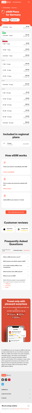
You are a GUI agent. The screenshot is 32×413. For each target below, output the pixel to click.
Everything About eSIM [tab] (6, 250)
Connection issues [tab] (17, 250)
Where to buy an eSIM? (9, 276)
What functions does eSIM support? (12, 271)
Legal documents (6, 393)
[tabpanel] (16, 272)
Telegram (7, 283)
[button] (17, 2)
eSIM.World (4, 389)
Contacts (3, 398)
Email (6, 287)
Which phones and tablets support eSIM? (14, 261)
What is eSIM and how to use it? (11, 257)
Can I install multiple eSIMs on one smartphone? (12, 266)
